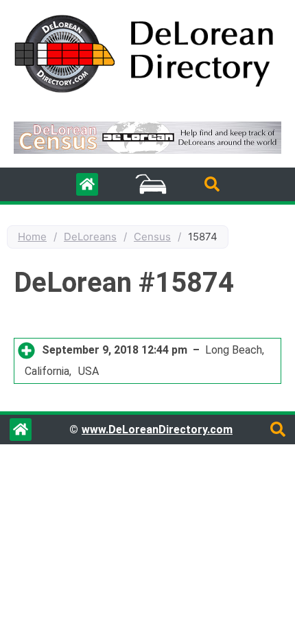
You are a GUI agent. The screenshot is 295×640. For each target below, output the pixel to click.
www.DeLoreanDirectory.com (157, 429)
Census (152, 236)
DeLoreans (90, 236)
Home (32, 236)
